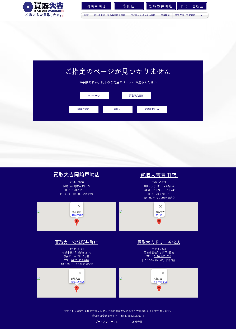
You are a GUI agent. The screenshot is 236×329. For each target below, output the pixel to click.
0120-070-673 (161, 194)
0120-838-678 (80, 260)
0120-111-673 (79, 190)
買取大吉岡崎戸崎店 (76, 174)
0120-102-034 (162, 256)
